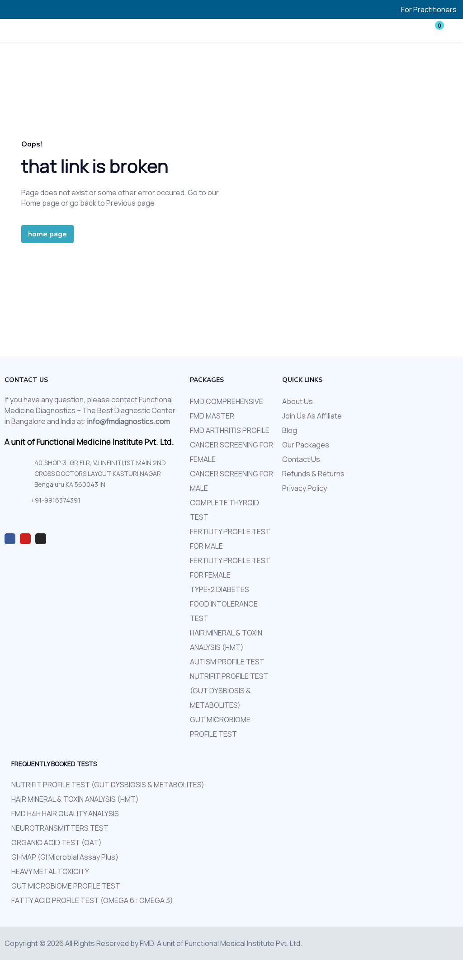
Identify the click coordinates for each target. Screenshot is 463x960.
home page (47, 234)
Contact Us (301, 459)
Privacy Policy (304, 488)
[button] (433, 30)
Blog (289, 430)
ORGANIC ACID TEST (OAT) (56, 842)
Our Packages (305, 445)
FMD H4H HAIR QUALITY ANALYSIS (65, 814)
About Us (297, 401)
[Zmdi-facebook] (10, 538)
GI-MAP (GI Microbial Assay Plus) (64, 857)
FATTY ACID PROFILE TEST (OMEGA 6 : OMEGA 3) (92, 900)
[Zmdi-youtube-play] (25, 538)
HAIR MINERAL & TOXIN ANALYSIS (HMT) (75, 799)
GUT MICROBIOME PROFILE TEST (65, 886)
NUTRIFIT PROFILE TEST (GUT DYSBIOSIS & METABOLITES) (229, 690)
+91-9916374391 (55, 500)
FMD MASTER (212, 416)
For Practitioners (429, 9)
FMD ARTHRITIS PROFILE (229, 430)
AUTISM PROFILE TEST (227, 662)
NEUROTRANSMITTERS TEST (60, 828)
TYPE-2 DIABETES (219, 589)
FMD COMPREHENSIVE (226, 401)
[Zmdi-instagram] (40, 538)
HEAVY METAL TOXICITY (50, 871)
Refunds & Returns (313, 474)
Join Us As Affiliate (312, 416)
